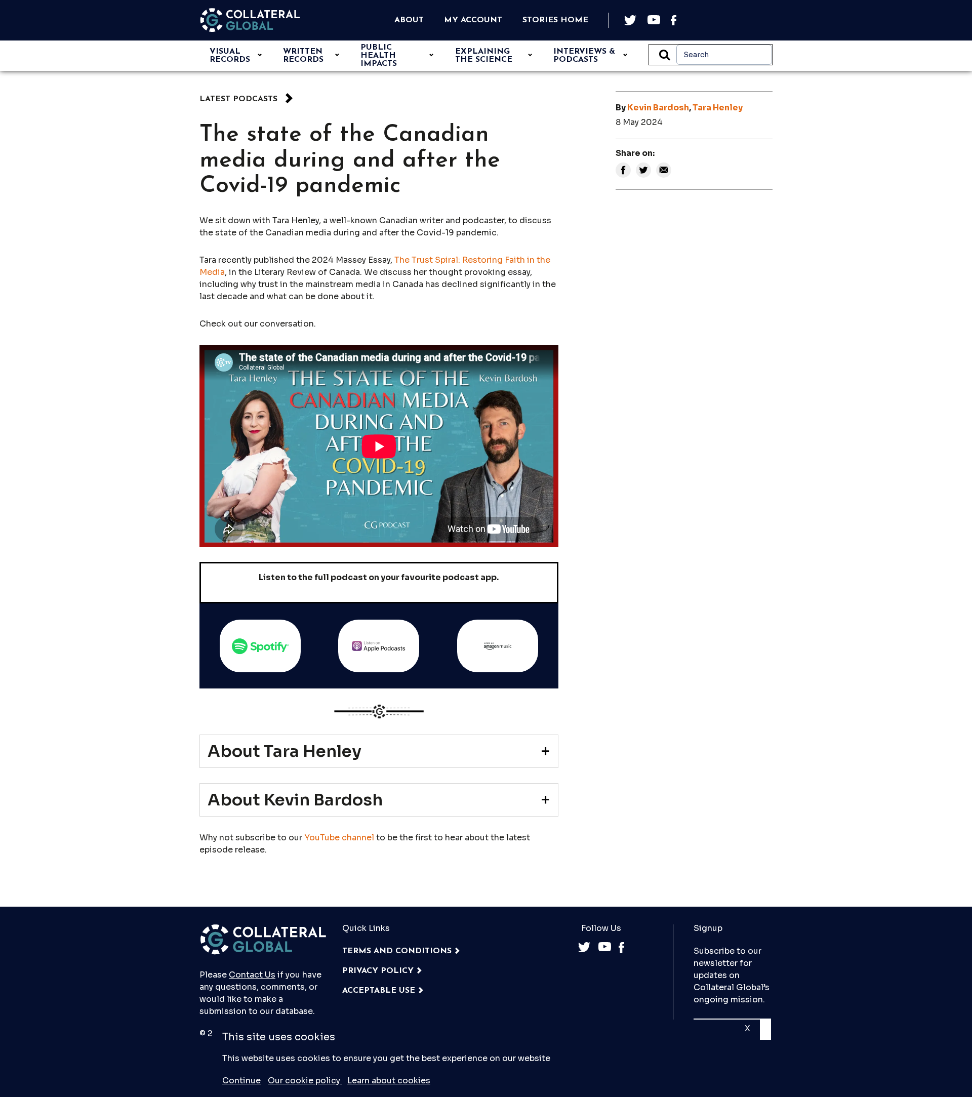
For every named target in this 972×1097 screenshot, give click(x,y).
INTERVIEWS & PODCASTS (584, 56)
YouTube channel (339, 837)
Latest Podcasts (238, 99)
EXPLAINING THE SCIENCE (483, 56)
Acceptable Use (378, 991)
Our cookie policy (305, 1080)
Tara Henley (718, 107)
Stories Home (555, 20)
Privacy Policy (378, 971)
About (409, 20)
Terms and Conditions (397, 951)
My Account (473, 20)
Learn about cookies (388, 1080)
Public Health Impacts (378, 56)
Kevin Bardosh (658, 107)
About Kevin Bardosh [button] (295, 800)
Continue (241, 1080)
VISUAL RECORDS (230, 56)
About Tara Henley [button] (284, 751)
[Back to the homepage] (250, 20)
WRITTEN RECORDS (303, 56)
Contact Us (252, 974)
